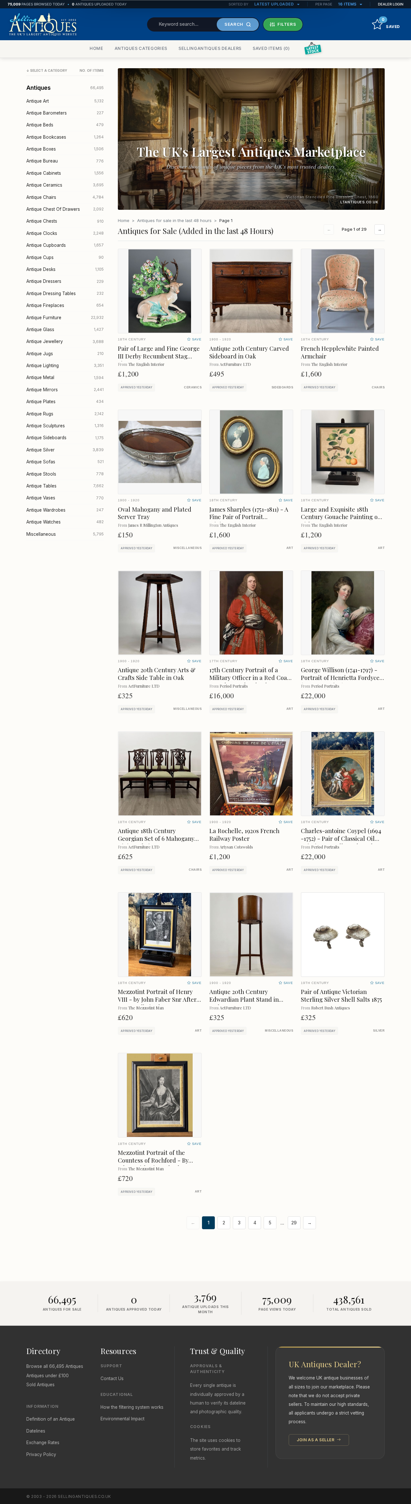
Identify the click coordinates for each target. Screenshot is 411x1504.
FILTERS (286, 24)
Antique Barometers (65, 113)
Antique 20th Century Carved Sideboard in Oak (249, 352)
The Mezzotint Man (146, 1007)
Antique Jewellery (65, 341)
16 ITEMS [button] (348, 4)
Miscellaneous (65, 534)
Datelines (35, 1431)
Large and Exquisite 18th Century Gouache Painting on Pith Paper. (341, 517)
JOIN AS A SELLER (316, 1439)
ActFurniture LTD (235, 364)
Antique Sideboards (65, 437)
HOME (96, 48)
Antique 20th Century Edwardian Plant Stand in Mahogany (244, 999)
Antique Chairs (65, 197)
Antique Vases (65, 497)
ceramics (193, 387)
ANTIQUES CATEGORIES (141, 48)
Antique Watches (65, 522)
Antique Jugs (65, 353)
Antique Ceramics (65, 185)
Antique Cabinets (65, 173)
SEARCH (233, 24)
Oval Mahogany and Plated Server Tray (154, 513)
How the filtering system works (132, 1407)
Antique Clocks (65, 233)
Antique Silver (65, 449)
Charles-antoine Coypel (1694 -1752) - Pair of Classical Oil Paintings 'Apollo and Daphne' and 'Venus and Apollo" (341, 842)
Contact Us (112, 1378)
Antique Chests (65, 221)
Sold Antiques (40, 1384)
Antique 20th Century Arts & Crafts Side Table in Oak (157, 674)
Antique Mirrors (65, 389)
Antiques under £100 (47, 1375)
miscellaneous (187, 548)
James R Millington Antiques (153, 525)
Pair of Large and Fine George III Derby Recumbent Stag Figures (159, 356)
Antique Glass (65, 329)
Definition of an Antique (50, 1419)
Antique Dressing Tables (65, 293)
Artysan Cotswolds (236, 846)
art (289, 548)
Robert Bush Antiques (330, 1007)
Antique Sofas (65, 461)
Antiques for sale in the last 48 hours (174, 220)
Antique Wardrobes (65, 510)
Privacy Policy (41, 1454)
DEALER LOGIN (390, 4)
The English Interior (146, 364)
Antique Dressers (65, 281)
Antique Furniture (65, 317)
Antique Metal (65, 377)
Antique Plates (65, 401)
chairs (378, 387)
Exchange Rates (42, 1442)
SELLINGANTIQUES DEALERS (210, 48)
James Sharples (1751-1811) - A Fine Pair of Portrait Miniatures (248, 517)
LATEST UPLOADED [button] (274, 4)
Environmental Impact (122, 1418)
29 (294, 1222)
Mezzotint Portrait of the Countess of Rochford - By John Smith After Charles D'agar (153, 1164)
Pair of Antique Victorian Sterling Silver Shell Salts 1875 (341, 995)
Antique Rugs (65, 413)
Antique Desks (65, 269)
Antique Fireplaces (65, 305)
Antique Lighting (65, 365)
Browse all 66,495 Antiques (54, 1366)
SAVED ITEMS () (271, 48)
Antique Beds (65, 124)
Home (123, 220)
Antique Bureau (65, 160)
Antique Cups (65, 257)
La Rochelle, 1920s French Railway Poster (244, 834)
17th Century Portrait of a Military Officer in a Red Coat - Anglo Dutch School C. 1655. (249, 677)
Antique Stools (65, 474)
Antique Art (65, 101)
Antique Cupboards (65, 245)
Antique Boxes (65, 149)
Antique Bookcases (65, 137)
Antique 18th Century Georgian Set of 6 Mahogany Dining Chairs (156, 838)
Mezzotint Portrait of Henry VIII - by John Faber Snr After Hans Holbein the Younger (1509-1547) (157, 1003)
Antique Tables (65, 485)
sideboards (282, 387)
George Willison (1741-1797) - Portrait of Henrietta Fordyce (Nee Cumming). (340, 677)
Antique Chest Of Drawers (65, 209)
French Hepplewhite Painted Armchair (340, 352)
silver (379, 1030)
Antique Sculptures (65, 425)
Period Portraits (234, 686)
